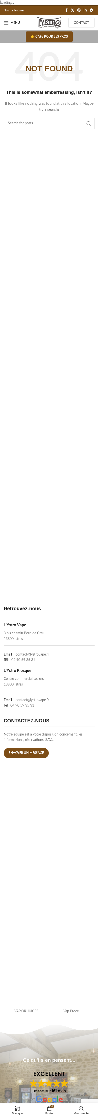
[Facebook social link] (66, 10)
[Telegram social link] (91, 10)
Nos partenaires (14, 10)
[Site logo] (49, 23)
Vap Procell (71, 1011)
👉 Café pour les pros (49, 36)
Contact (81, 23)
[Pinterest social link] (79, 10)
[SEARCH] (89, 123)
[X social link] (72, 10)
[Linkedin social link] (85, 10)
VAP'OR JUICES (26, 1011)
